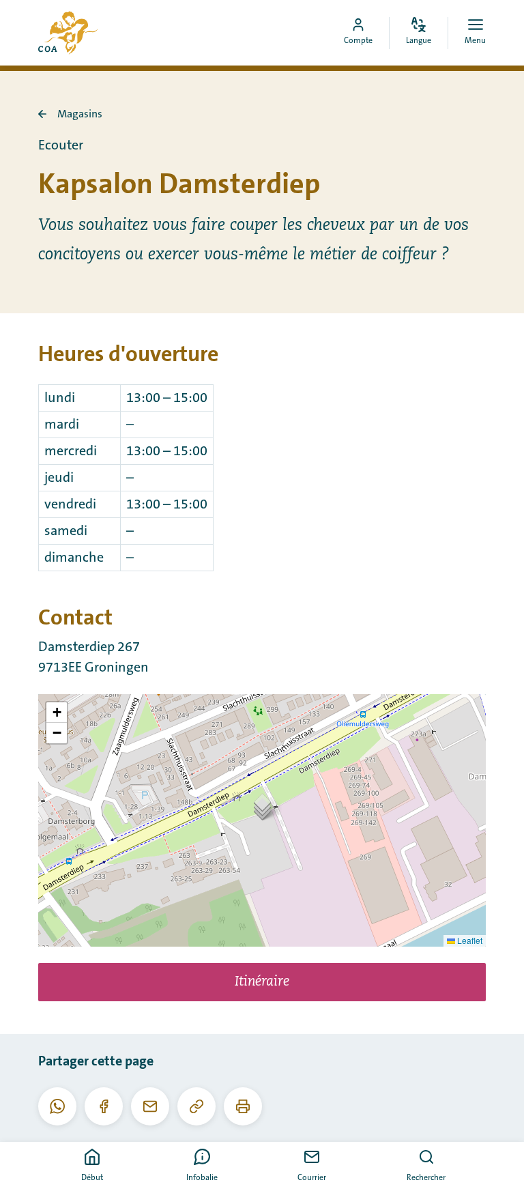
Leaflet (468, 940)
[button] (262, 806)
